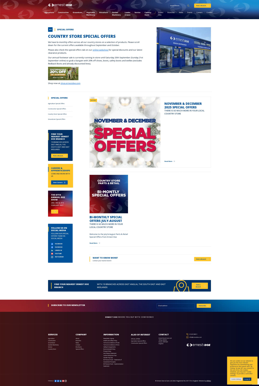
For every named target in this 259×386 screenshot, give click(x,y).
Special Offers (65, 29)
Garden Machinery (116, 13)
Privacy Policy (107, 351)
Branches (171, 12)
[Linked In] (61, 381)
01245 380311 (193, 334)
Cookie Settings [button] (236, 379)
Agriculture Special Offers (56, 103)
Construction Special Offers (57, 109)
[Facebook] (56, 381)
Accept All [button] (247, 379)
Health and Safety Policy (110, 340)
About (77, 338)
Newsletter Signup (108, 338)
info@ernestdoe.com (195, 337)
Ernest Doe (160, 13)
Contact (209, 12)
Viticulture (103, 12)
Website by (205, 381)
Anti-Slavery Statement (109, 353)
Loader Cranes (127, 13)
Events (189, 12)
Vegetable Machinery (90, 13)
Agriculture (49, 12)
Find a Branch (201, 6)
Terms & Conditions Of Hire (111, 345)
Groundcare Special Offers (56, 119)
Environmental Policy (109, 349)
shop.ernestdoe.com (70, 83)
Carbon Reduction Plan (110, 355)
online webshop (101, 49)
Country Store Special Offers (57, 114)
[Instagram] (66, 381)
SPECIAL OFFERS (135, 339)
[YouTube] (63, 381)
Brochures (79, 347)
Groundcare (77, 12)
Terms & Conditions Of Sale (111, 343)
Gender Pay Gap (108, 357)
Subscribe (202, 306)
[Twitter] (58, 381)
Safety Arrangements (109, 347)
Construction (63, 12)
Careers (199, 12)
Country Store (148, 13)
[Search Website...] (188, 6)
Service (137, 12)
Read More (168, 161)
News (181, 12)
